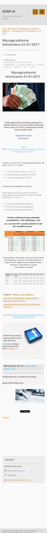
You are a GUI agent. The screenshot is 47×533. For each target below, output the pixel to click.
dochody (40, 64)
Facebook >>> (12, 348)
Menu (42, 12)
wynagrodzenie (9, 64)
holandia (7, 67)
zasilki (32, 67)
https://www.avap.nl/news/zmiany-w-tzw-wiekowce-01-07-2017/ (28, 316)
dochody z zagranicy (26, 64)
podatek (17, 67)
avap (25, 67)
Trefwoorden (10, 60)
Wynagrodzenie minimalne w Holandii (18, 62)
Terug (6, 417)
